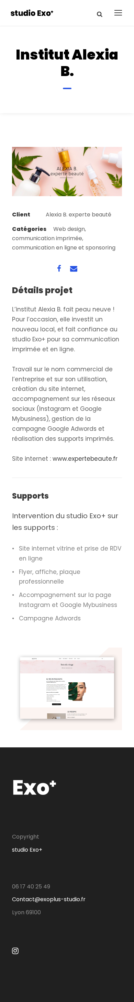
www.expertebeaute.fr (85, 459)
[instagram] (15, 951)
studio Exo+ (27, 850)
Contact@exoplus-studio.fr (49, 899)
